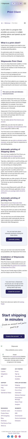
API (2, 376)
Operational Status (6, 392)
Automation (18, 392)
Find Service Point (6, 423)
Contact (3, 390)
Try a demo (18, 376)
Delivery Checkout (20, 395)
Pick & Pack (18, 390)
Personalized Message (18, 398)
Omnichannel (18, 415)
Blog (2, 418)
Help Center (4, 385)
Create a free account (12, 336)
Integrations (4, 374)
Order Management (20, 387)
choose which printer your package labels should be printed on (13, 190)
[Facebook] (8, 436)
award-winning (16, 356)
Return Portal (18, 402)
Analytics (17, 404)
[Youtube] (16, 436)
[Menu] (25, 3)
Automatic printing (14, 239)
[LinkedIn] (12, 436)
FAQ (2, 387)
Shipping (17, 385)
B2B (16, 413)
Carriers (3, 371)
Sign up (17, 374)
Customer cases (5, 410)
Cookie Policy (16, 433)
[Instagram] (19, 436)
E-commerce (18, 410)
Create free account (14, 291)
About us (3, 425)
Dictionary (7, 23)
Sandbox (17, 379)
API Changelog (5, 415)
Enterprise (18, 420)
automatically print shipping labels (12, 156)
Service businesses (20, 418)
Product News (5, 413)
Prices (16, 371)
